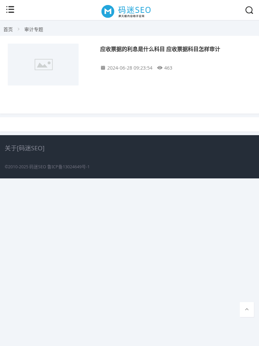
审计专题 (33, 29)
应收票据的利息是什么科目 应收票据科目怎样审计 (160, 49)
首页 (8, 29)
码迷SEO (37, 167)
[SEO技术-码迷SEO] (129, 17)
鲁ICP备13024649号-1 (68, 167)
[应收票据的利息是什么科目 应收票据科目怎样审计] (49, 66)
